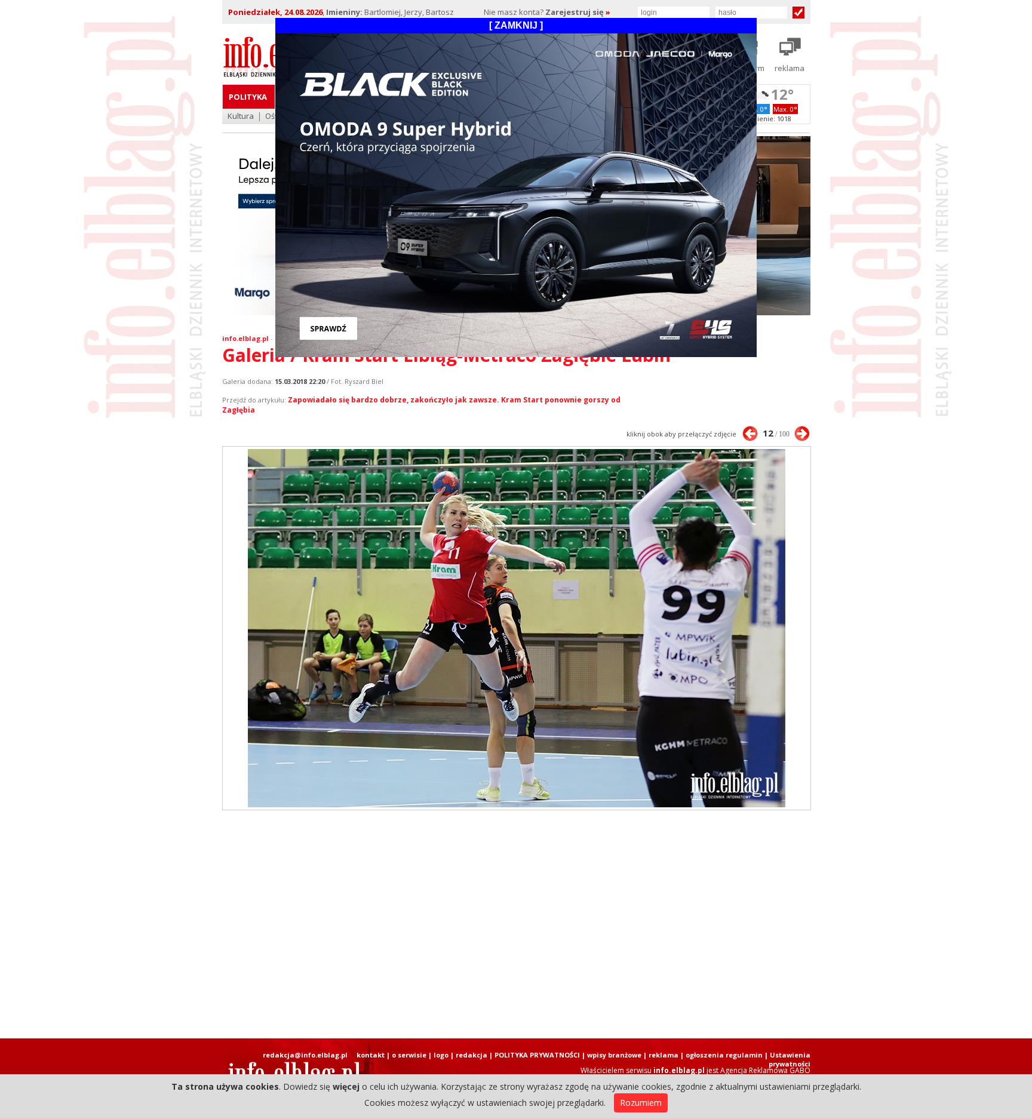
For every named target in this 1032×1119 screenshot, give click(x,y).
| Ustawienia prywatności (787, 1059)
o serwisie (409, 1054)
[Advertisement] (516, 924)
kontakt (371, 1054)
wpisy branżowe (614, 1054)
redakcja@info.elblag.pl (305, 1054)
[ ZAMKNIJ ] (516, 25)
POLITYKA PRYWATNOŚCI (537, 1054)
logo (441, 1054)
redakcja (471, 1054)
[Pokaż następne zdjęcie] (802, 433)
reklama (663, 1054)
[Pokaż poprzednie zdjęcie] (750, 433)
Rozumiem (641, 1102)
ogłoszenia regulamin (724, 1054)
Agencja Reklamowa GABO (765, 1070)
